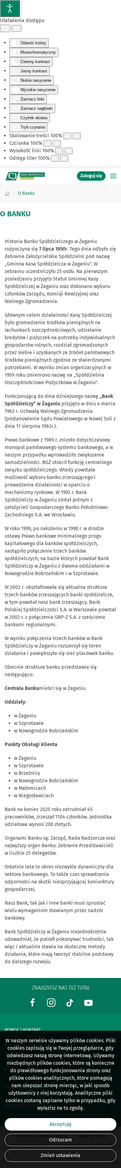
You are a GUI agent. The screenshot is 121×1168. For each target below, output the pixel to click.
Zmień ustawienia (60, 1155)
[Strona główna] (7, 193)
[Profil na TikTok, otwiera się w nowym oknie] (69, 1002)
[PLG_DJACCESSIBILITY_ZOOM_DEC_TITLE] (67, 136)
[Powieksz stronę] (77, 136)
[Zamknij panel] (16, 28)
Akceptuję (60, 1124)
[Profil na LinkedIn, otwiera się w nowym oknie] (51, 1002)
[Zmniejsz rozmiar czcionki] (47, 143)
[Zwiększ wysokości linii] (69, 151)
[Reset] (5, 28)
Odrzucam (60, 1140)
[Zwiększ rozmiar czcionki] (57, 143)
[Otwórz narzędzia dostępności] (10, 8)
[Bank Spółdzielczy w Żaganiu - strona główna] (25, 176)
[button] (113, 176)
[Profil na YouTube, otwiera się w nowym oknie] (88, 1002)
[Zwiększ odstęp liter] (64, 158)
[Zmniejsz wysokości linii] (59, 151)
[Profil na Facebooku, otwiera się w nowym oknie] (32, 1002)
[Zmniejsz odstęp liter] (55, 158)
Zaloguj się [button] (91, 175)
